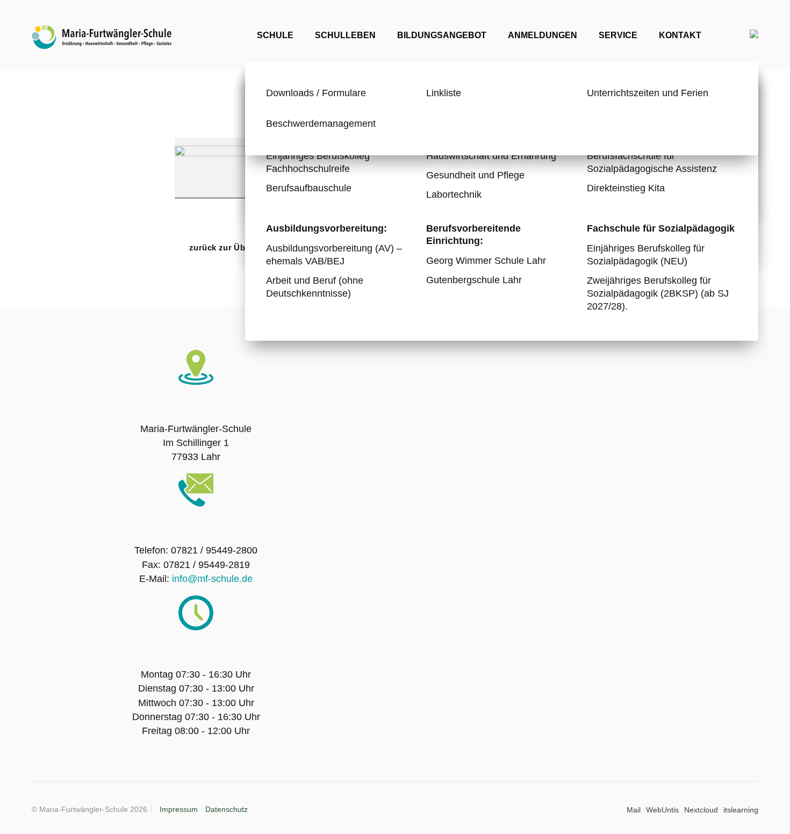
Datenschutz (226, 809)
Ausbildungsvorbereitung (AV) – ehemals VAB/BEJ (334, 254)
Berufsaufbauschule (308, 187)
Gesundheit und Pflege (475, 175)
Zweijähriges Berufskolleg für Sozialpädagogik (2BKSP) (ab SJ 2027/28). (658, 293)
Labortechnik (454, 194)
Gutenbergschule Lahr (474, 279)
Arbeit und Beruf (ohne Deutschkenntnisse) (314, 287)
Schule (275, 35)
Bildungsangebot (441, 35)
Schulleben (345, 35)
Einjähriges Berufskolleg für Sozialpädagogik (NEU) (646, 254)
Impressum (179, 809)
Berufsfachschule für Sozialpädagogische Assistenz (652, 162)
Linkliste (443, 92)
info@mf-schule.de (212, 578)
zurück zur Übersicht (230, 247)
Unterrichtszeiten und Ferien (647, 92)
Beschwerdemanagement (321, 123)
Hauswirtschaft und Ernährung (491, 155)
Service (618, 35)
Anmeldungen (542, 35)
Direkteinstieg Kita (626, 187)
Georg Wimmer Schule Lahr (486, 260)
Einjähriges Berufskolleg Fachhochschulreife (318, 162)
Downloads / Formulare (316, 92)
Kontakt (680, 35)
